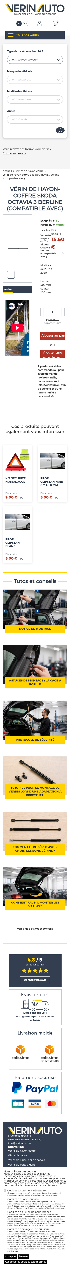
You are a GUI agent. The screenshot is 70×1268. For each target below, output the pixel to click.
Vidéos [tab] (7, 289)
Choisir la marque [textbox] (20, 80)
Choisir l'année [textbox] (18, 119)
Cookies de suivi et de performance (36, 1218)
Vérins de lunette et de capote (26, 1160)
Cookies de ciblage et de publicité (36, 1240)
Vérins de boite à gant (21, 1165)
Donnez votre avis (35, 980)
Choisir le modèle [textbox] (20, 99)
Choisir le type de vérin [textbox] (23, 60)
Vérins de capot (17, 1155)
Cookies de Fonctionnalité (36, 1203)
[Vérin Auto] (35, 8)
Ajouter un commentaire (52, 321)
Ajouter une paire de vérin (53, 354)
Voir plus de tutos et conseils (35, 929)
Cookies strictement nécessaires (34, 1192)
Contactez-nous (14, 153)
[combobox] (35, 60)
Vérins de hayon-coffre (22, 1151)
